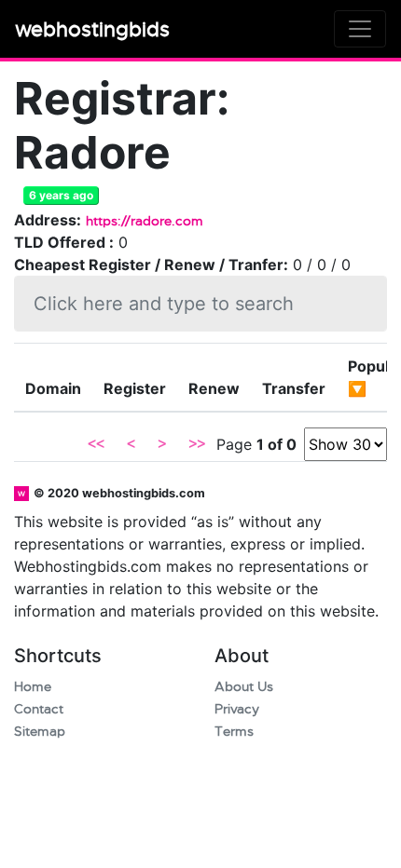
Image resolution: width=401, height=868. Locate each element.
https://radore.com (144, 221)
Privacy (236, 709)
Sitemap (39, 731)
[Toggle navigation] (360, 28)
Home (32, 687)
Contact (38, 709)
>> (196, 444)
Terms (234, 731)
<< (96, 444)
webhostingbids (92, 29)
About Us (243, 687)
